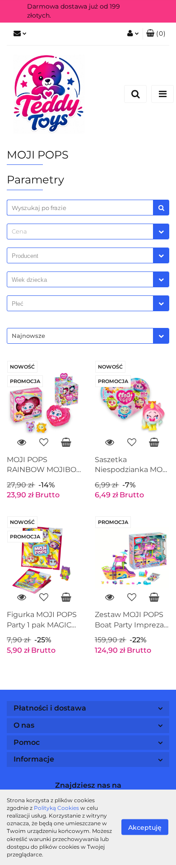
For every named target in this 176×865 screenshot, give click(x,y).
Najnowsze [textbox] (28, 335)
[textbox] (80, 231)
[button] (156, 34)
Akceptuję (145, 827)
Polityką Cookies (56, 807)
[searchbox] (82, 256)
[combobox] (88, 231)
